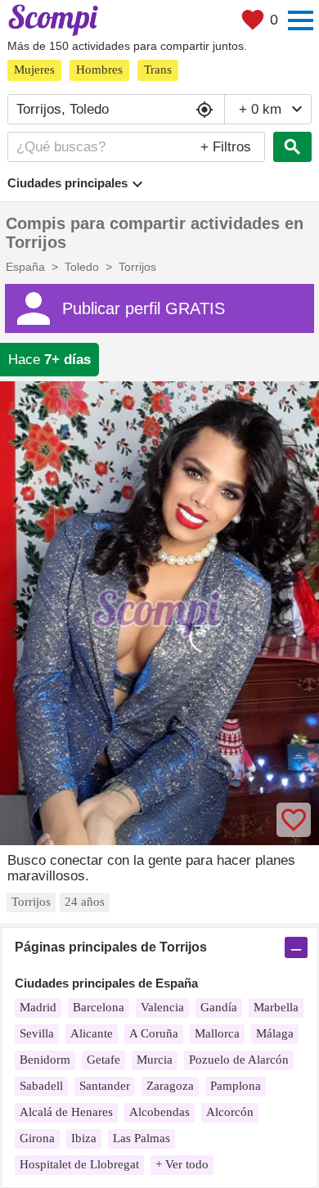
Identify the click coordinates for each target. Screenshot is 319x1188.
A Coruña (153, 1033)
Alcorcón (230, 1111)
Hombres (99, 69)
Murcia (155, 1059)
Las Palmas (141, 1138)
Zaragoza (170, 1085)
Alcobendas (159, 1111)
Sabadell (41, 1085)
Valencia (162, 1007)
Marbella (276, 1007)
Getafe (103, 1059)
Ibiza (84, 1138)
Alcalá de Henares (66, 1111)
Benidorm (45, 1059)
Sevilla (37, 1033)
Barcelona (98, 1007)
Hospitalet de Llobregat (79, 1164)
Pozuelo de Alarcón (239, 1059)
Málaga (275, 1033)
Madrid (38, 1007)
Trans (158, 69)
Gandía (218, 1007)
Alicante (91, 1033)
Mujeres (34, 69)
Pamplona (235, 1085)
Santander (104, 1085)
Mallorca (217, 1033)
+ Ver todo (182, 1164)
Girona (37, 1138)
